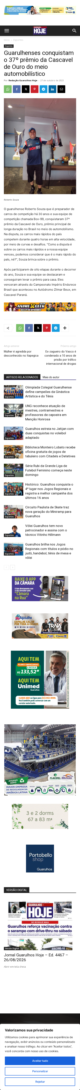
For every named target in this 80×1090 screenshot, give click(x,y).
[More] (65, 328)
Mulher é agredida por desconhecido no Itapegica (21, 353)
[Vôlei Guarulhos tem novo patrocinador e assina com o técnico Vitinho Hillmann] (13, 530)
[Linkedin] (52, 89)
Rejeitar (40, 1081)
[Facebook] (17, 89)
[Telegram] (43, 89)
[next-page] (12, 567)
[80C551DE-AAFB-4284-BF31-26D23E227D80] (40, 707)
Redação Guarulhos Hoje (23, 80)
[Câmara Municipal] (40, 600)
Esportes (18, 40)
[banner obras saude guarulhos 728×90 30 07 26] (40, 15)
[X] (26, 89)
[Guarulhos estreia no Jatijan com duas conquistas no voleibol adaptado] (13, 433)
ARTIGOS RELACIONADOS (22, 377)
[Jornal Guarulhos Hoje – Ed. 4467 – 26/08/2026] (40, 924)
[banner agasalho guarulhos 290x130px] (40, 637)
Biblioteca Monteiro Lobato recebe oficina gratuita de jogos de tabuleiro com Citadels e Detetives (50, 451)
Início (7, 40)
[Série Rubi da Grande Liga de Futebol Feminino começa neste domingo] (13, 470)
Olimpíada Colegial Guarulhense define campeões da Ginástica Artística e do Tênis (48, 391)
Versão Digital (12, 948)
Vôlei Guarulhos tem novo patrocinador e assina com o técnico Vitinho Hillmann (46, 530)
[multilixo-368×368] (40, 794)
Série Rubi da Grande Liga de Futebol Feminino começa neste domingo (48, 470)
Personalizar (40, 1071)
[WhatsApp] (8, 89)
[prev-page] (6, 567)
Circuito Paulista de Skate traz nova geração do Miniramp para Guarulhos (48, 511)
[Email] (61, 89)
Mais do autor (51, 377)
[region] (40, 1057)
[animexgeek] (40, 310)
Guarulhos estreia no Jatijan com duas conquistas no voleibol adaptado (49, 433)
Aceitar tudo (40, 1060)
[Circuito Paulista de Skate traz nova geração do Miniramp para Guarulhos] (13, 511)
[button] (6, 31)
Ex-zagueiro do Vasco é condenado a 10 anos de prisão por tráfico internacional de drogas (60, 357)
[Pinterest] (34, 89)
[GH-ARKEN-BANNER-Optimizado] (40, 828)
